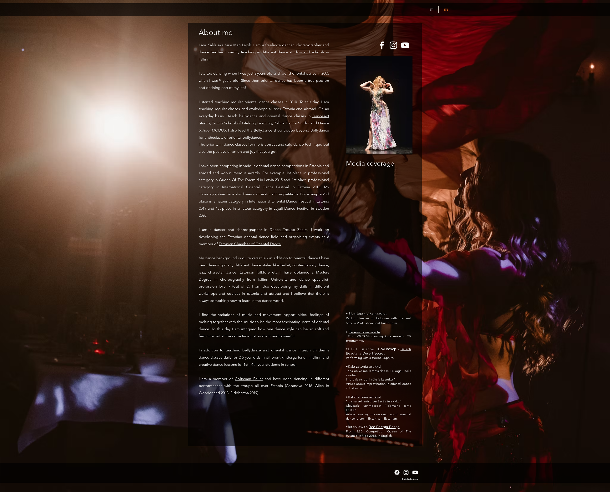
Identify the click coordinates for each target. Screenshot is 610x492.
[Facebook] (382, 45)
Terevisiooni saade (364, 332)
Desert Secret (373, 353)
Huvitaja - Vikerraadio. (368, 313)
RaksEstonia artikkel (364, 366)
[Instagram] (393, 45)
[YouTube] (405, 45)
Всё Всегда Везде (384, 427)
